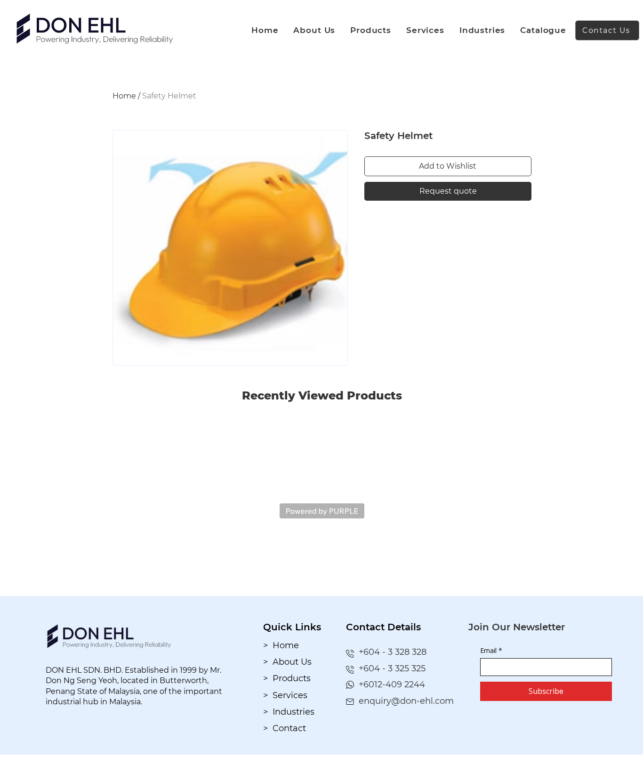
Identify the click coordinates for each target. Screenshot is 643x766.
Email (491, 650)
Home (124, 95)
